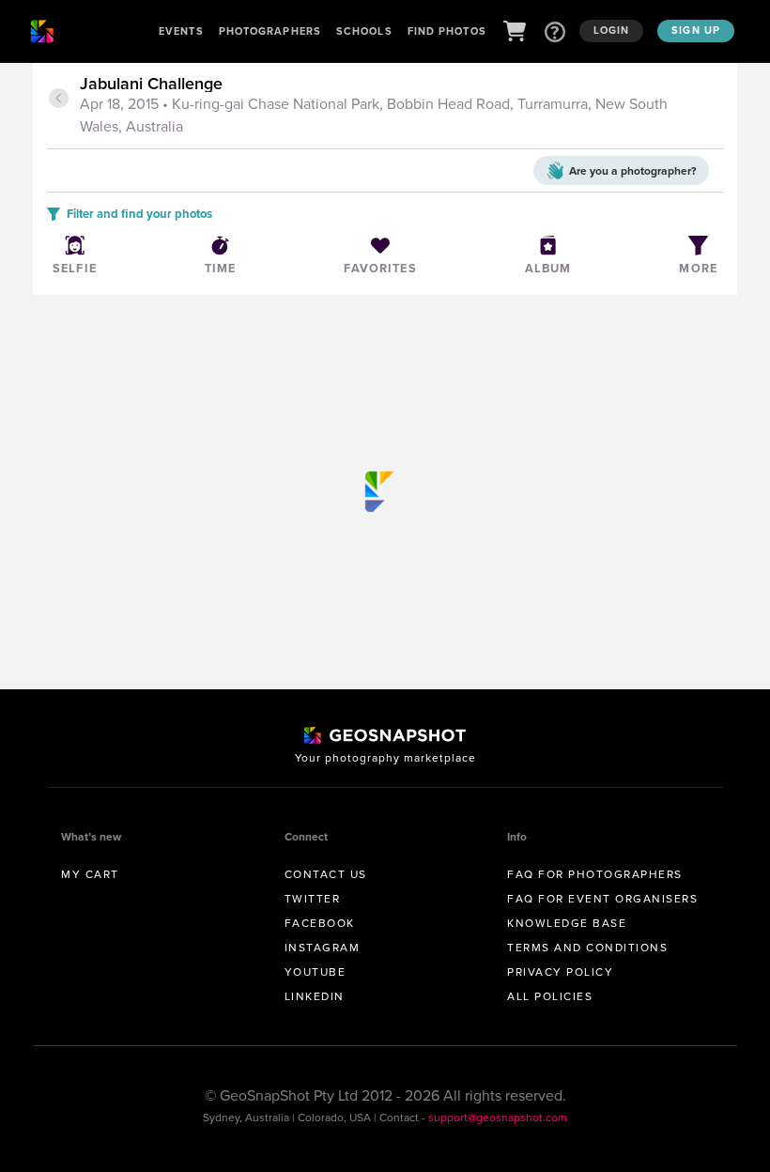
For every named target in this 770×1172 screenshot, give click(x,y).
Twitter (313, 898)
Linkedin (315, 996)
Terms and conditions (587, 947)
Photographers (270, 31)
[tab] (399, 106)
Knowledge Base (566, 923)
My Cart (90, 874)
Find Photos (447, 31)
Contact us (326, 874)
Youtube (315, 971)
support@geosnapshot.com (497, 1117)
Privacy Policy (560, 971)
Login (611, 30)
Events (181, 31)
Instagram (323, 947)
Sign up (695, 30)
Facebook (320, 923)
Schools (364, 31)
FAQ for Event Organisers (602, 898)
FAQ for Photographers (595, 874)
